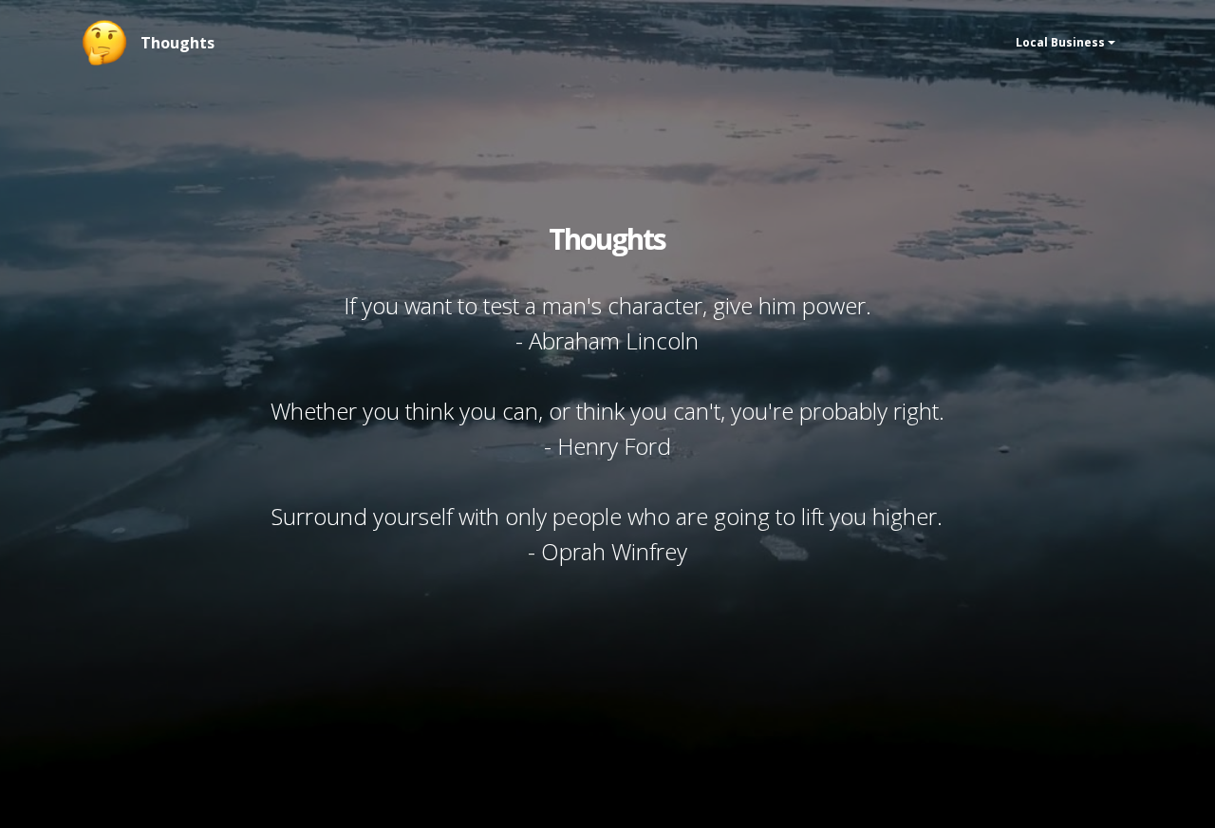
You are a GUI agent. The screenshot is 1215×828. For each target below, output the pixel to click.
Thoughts (177, 42)
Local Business (1060, 42)
